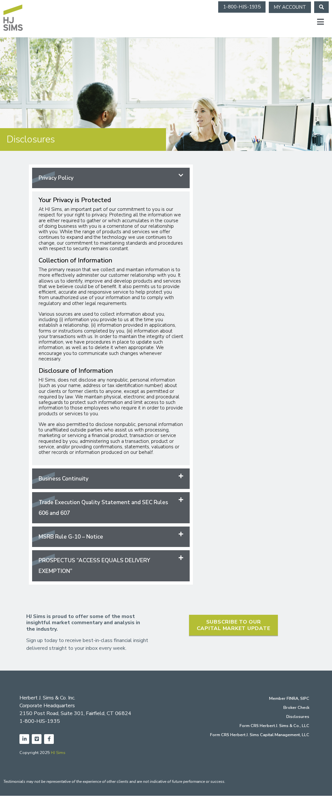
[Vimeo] (37, 739)
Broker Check (296, 707)
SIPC (304, 698)
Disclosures (297, 717)
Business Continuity (64, 478)
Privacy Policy (56, 178)
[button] (111, 178)
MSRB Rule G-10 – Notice (71, 536)
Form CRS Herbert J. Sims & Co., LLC (274, 726)
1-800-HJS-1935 (39, 721)
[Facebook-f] (49, 739)
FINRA (292, 698)
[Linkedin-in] (24, 739)
